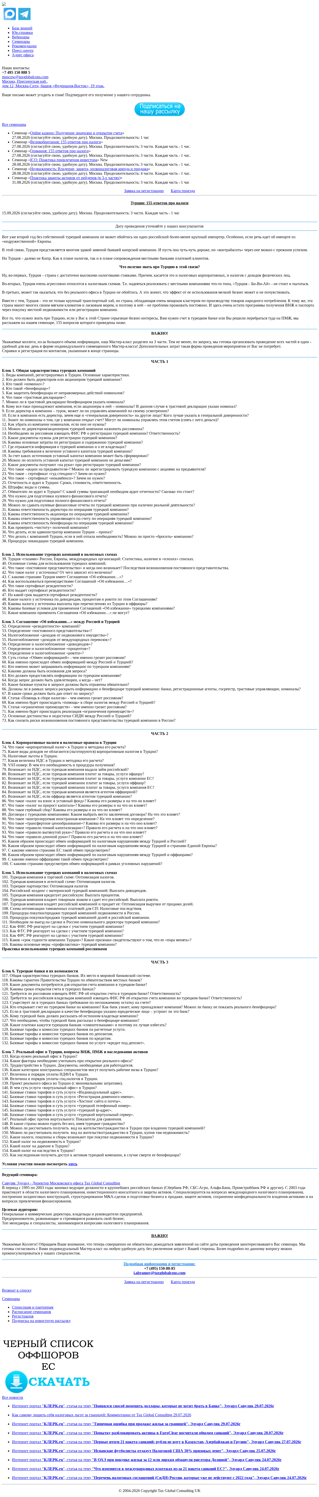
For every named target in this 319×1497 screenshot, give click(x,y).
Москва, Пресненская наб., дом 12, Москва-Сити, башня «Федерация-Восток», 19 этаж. (53, 83)
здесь (72, 1164)
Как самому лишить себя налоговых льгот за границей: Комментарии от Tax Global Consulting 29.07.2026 (101, 1415)
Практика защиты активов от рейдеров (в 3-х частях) (75, 178)
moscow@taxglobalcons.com (25, 77)
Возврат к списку (17, 1290)
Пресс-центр (22, 50)
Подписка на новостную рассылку (41, 1321)
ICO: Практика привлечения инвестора (63, 160)
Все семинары (14, 124)
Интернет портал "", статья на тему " (143, 1406)
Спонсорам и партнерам (32, 1307)
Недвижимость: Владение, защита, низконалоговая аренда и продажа (89, 169)
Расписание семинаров (31, 1312)
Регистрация (22, 1316)
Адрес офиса (23, 55)
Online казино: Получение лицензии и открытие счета (76, 133)
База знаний (22, 28)
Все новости (12, 1397)
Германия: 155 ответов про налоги (59, 151)
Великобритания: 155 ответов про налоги (65, 142)
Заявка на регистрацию (144, 191)
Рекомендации (24, 46)
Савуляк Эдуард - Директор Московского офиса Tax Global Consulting (61, 1183)
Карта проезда (183, 191)
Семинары (21, 41)
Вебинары (20, 37)
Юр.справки (22, 32)
